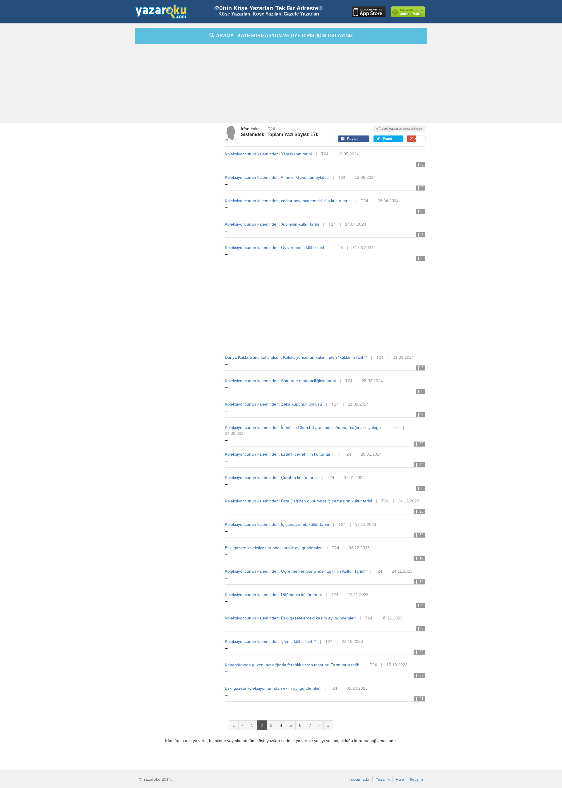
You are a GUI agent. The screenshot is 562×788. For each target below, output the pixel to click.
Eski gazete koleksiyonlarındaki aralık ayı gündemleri (274, 547)
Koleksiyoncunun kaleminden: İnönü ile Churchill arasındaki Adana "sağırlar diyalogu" (303, 427)
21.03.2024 (403, 357)
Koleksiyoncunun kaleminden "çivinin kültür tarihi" (270, 641)
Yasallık (383, 779)
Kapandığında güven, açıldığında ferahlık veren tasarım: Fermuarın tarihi (292, 664)
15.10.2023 (396, 664)
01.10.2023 (357, 688)
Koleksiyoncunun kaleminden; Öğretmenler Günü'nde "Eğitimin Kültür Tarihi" (295, 571)
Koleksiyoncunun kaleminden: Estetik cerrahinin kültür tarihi (280, 454)
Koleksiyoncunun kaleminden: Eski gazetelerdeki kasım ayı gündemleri (290, 618)
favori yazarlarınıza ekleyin (400, 129)
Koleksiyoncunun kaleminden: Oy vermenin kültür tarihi (275, 247)
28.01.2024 (371, 454)
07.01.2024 (354, 477)
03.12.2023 (359, 547)
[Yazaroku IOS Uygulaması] (368, 11)
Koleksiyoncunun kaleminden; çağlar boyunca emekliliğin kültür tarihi (288, 200)
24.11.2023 (402, 571)
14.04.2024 (355, 224)
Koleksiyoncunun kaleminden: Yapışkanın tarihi (268, 154)
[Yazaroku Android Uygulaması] (408, 11)
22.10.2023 (352, 641)
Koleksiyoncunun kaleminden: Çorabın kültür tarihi (271, 477)
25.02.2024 (372, 380)
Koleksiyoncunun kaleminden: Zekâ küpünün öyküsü (273, 404)
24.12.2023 (408, 501)
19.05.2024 (348, 154)
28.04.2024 (388, 200)
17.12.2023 (365, 524)
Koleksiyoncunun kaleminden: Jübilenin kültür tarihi (272, 224)
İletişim (416, 779)
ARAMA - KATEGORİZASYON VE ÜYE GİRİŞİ (283, 35)
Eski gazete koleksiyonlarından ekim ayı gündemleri (273, 688)
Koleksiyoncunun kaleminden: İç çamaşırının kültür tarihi (277, 524)
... (226, 159)
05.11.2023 (392, 618)
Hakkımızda (358, 779)
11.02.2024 (358, 404)
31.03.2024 (362, 247)
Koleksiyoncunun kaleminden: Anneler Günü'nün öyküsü (277, 177)
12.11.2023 (358, 594)
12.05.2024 (365, 177)
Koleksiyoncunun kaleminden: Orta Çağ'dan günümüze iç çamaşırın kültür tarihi (298, 501)
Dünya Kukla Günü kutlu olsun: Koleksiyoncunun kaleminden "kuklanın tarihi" (296, 357)
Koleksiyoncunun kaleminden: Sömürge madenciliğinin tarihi (280, 380)
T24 (271, 128)
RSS (400, 779)
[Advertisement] (108, 115)
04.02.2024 (235, 433)
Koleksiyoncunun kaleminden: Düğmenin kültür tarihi (273, 594)
